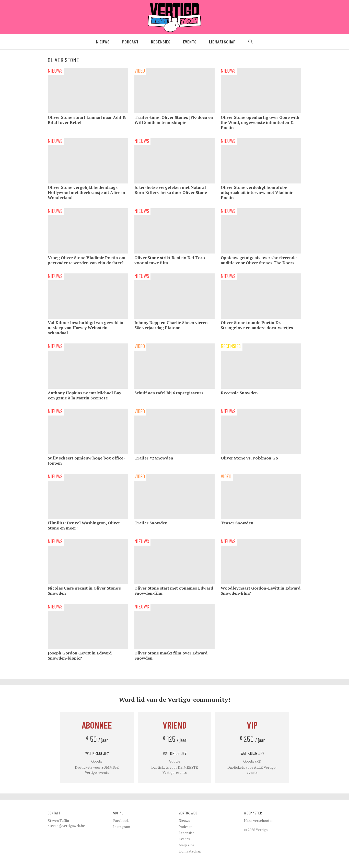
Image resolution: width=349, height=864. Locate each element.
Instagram (121, 826)
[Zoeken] (250, 41)
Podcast (130, 41)
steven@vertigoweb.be (66, 825)
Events (190, 41)
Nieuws (103, 41)
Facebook (121, 820)
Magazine (186, 845)
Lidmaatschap (222, 41)
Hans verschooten (258, 820)
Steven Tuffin (58, 820)
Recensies (161, 41)
